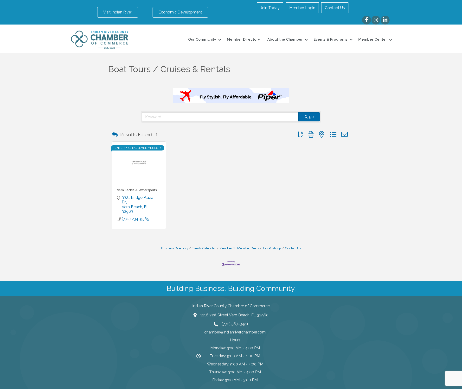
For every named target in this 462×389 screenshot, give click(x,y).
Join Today (270, 8)
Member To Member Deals (239, 248)
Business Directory (174, 248)
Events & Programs (330, 39)
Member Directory (243, 39)
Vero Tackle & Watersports (137, 190)
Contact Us (335, 8)
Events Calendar (204, 248)
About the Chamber (285, 39)
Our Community (202, 39)
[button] (115, 134)
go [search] (311, 116)
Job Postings (272, 248)
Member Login (302, 8)
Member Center (372, 39)
